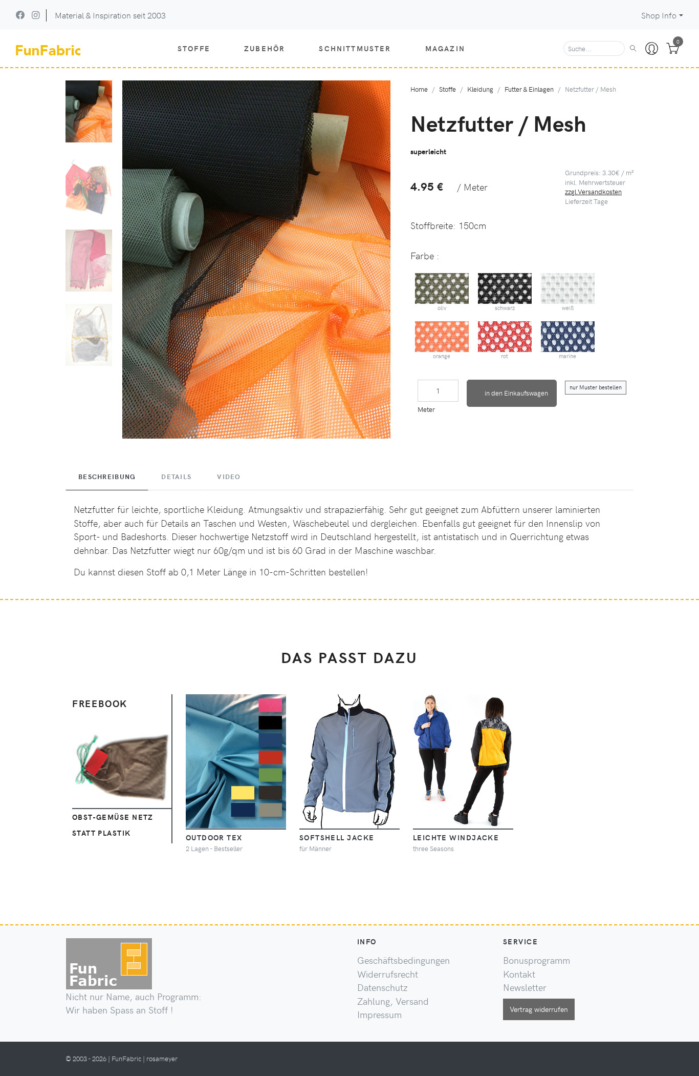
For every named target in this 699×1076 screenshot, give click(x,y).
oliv (442, 308)
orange (441, 356)
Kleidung (480, 89)
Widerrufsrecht (387, 974)
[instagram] (35, 15)
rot (504, 356)
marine (567, 356)
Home (419, 89)
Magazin (445, 48)
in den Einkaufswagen (516, 392)
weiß (568, 308)
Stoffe (194, 48)
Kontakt (519, 974)
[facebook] (20, 15)
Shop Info (658, 15)
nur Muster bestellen (596, 387)
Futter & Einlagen (529, 89)
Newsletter (525, 987)
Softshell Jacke (337, 837)
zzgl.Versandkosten (593, 191)
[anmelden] (651, 48)
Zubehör (264, 48)
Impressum (379, 1014)
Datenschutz (382, 987)
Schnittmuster (355, 48)
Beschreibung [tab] (107, 476)
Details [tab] (176, 476)
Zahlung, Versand (393, 1001)
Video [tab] (229, 476)
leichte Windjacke (456, 837)
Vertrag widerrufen (539, 1009)
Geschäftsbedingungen (403, 960)
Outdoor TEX (214, 837)
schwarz (505, 308)
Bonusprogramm (536, 960)
